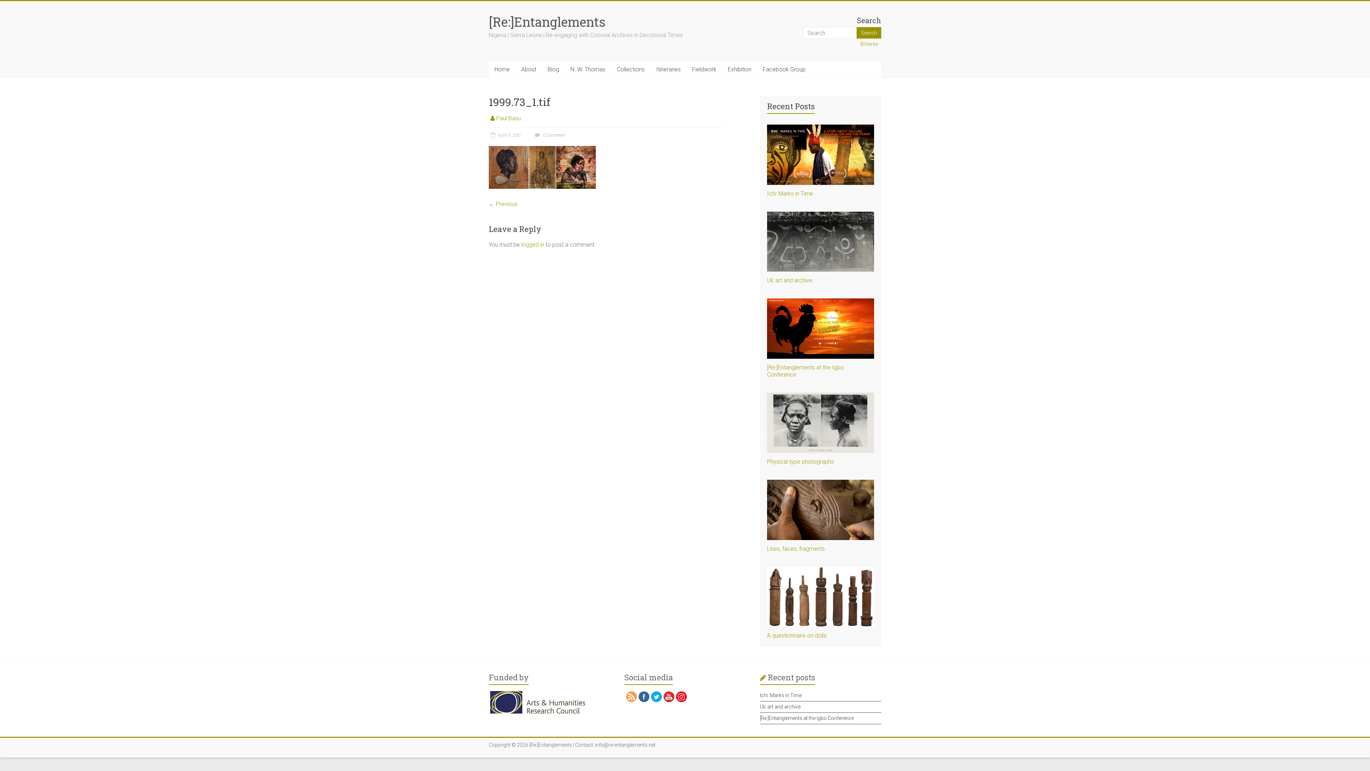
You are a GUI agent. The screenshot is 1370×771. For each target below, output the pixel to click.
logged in (532, 244)
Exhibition (739, 69)
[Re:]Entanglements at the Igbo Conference (807, 718)
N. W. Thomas (587, 69)
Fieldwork (704, 69)
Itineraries (668, 69)
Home (502, 69)
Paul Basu (508, 118)
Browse (869, 44)
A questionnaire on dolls (797, 635)
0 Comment (553, 135)
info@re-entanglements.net (625, 745)
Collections (631, 69)
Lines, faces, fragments (796, 548)
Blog (553, 69)
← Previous (503, 204)
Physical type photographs (800, 461)
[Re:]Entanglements (547, 21)
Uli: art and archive (789, 280)
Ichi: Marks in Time (790, 193)
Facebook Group (784, 69)
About (528, 69)
